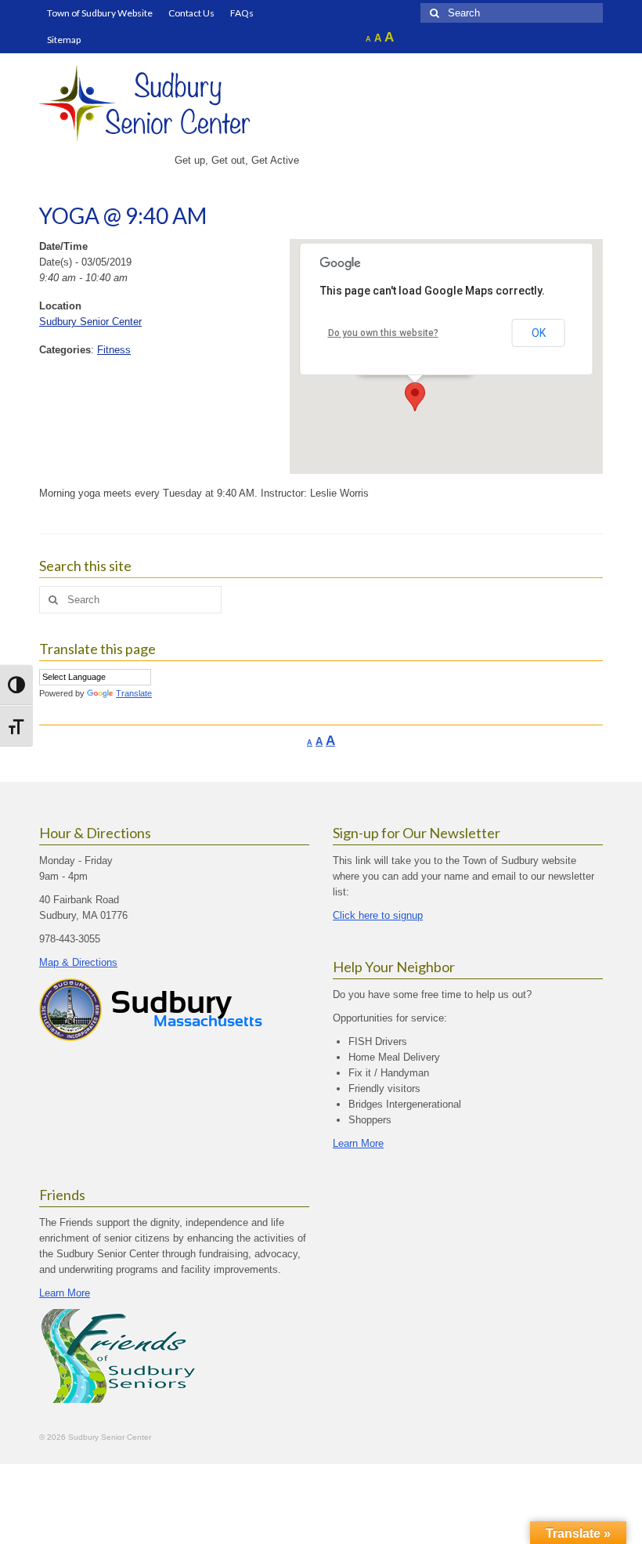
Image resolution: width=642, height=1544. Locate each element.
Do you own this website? (383, 332)
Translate (134, 693)
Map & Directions (78, 962)
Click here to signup (378, 915)
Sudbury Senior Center (90, 321)
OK (539, 333)
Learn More (358, 1143)
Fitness (114, 350)
